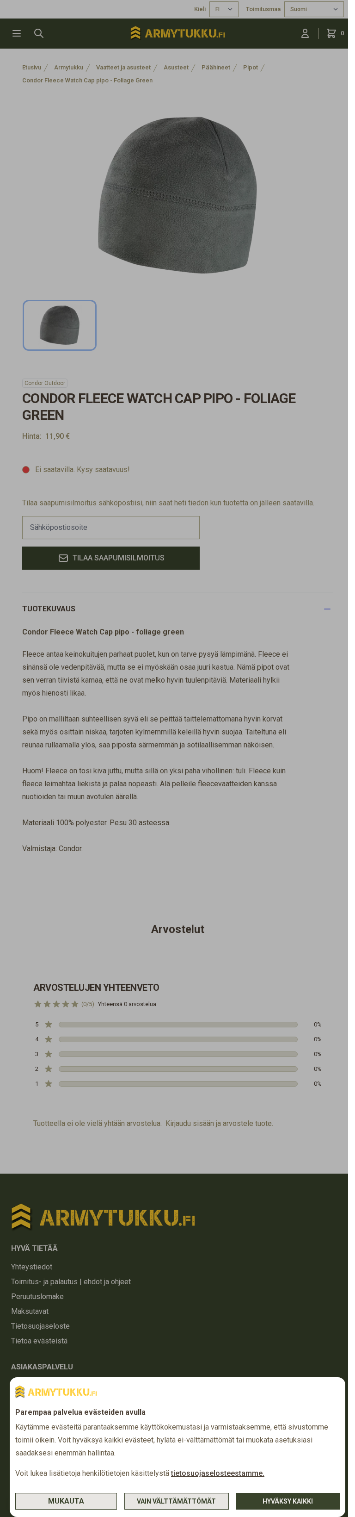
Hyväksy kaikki (288, 1501)
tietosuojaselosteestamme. (217, 1473)
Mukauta (66, 1501)
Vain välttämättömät (176, 1501)
